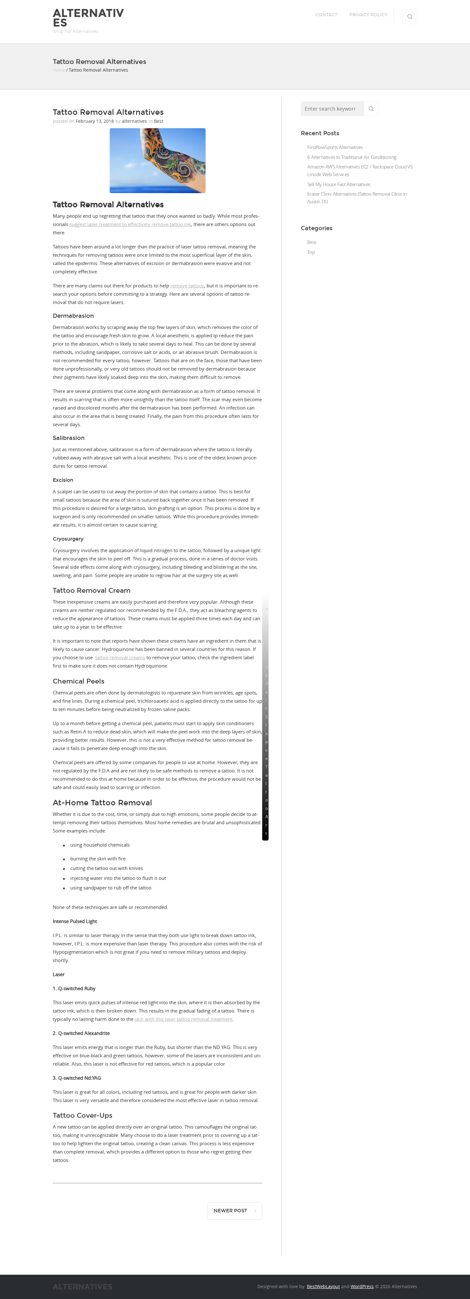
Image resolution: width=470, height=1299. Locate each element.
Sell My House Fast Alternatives (338, 184)
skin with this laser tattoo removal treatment (183, 1019)
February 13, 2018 (95, 121)
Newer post (230, 1211)
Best (158, 121)
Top (311, 252)
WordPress (362, 1286)
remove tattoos (187, 285)
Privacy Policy (368, 14)
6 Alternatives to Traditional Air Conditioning (351, 157)
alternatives (134, 121)
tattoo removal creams (120, 657)
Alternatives (88, 17)
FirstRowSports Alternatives (335, 147)
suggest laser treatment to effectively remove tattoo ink (130, 224)
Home (59, 70)
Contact (326, 14)
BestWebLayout (323, 1286)
